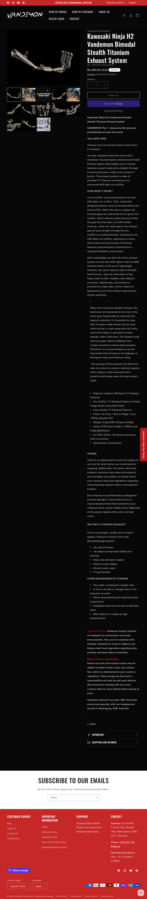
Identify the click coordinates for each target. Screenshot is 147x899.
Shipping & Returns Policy (54, 847)
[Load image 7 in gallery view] (43, 109)
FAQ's (45, 827)
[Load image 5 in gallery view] (14, 109)
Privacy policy (76, 896)
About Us (11, 828)
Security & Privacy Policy (54, 842)
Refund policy (61, 896)
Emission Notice (50, 832)
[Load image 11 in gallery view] (29, 124)
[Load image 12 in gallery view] (43, 124)
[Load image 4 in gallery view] (73, 94)
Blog (9, 823)
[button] (58, 11)
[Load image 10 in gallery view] (14, 124)
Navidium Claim (49, 837)
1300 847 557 (127, 842)
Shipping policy (107, 896)
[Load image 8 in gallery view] (58, 109)
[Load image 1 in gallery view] (14, 94)
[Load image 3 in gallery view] (58, 94)
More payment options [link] (113, 111)
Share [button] (93, 724)
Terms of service (91, 896)
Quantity (91, 79)
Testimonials (13, 838)
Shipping (91, 74)
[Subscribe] (96, 797)
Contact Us (12, 833)
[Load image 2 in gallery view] (29, 94)
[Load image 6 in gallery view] (29, 109)
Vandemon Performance (23, 896)
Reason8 (50, 896)
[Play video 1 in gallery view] (43, 94)
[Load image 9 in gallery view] (73, 109)
